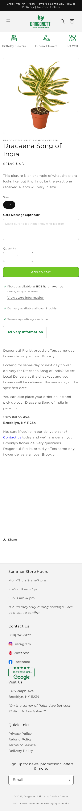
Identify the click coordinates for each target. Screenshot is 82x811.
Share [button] (12, 540)
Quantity (9, 248)
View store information (25, 297)
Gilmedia (63, 803)
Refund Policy (20, 739)
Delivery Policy (20, 751)
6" (9, 205)
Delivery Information (25, 332)
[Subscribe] (68, 780)
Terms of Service (22, 745)
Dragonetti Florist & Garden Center (46, 796)
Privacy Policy (20, 734)
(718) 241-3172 (19, 635)
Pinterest (21, 653)
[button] (8, 21)
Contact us (12, 437)
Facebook (22, 662)
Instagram (22, 644)
